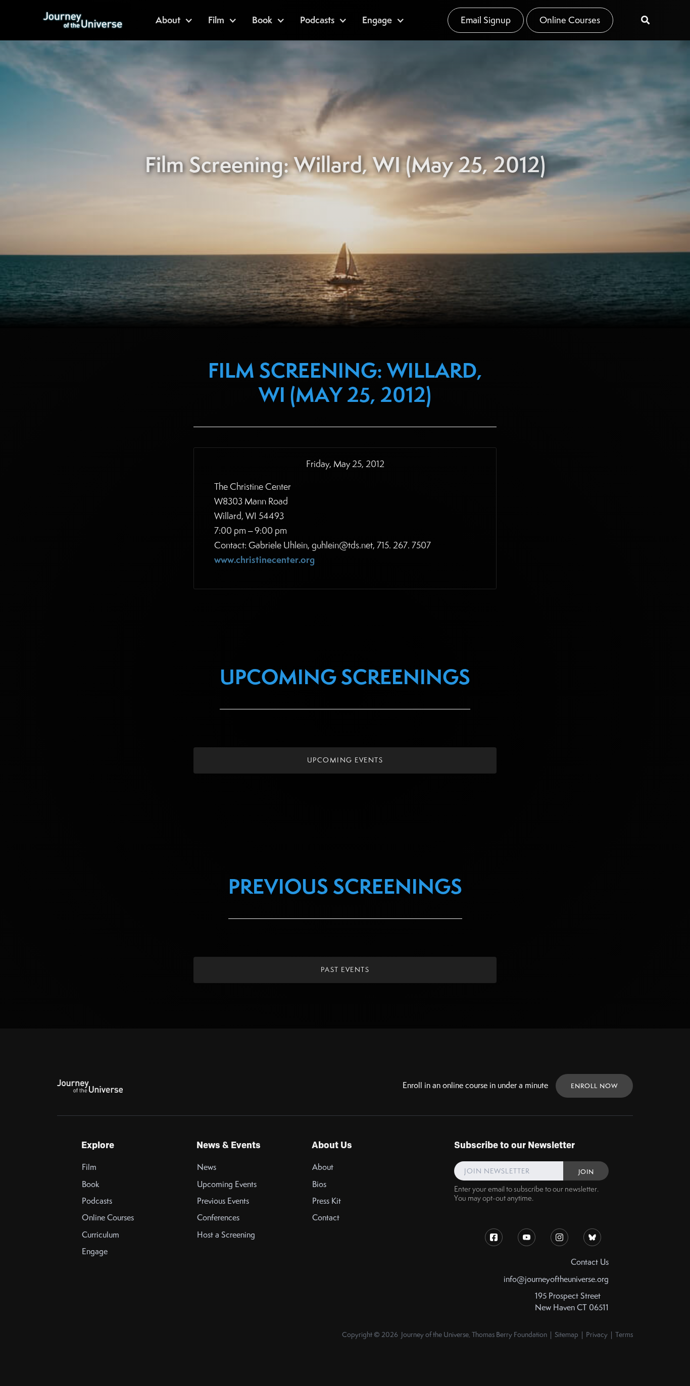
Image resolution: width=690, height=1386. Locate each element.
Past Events (345, 969)
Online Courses (569, 20)
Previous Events (223, 1201)
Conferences (218, 1217)
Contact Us (590, 1262)
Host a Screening (226, 1234)
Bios (319, 1184)
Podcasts (97, 1201)
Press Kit (326, 1201)
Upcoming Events (345, 759)
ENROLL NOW (594, 1086)
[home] (82, 20)
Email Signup (486, 20)
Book (91, 1184)
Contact (325, 1217)
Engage (95, 1251)
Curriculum (100, 1234)
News (206, 1167)
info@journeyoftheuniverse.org (556, 1279)
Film (89, 1167)
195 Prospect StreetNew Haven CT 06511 (572, 1302)
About (322, 1167)
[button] (174, 20)
